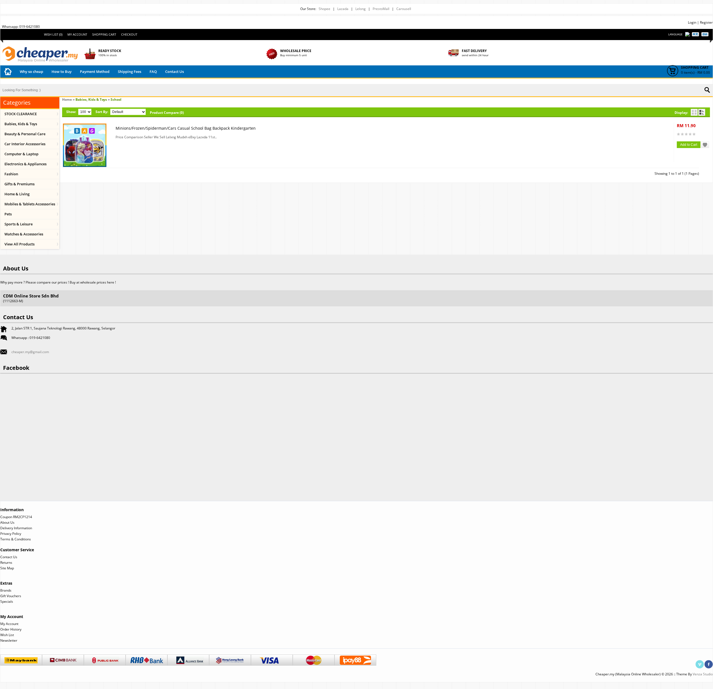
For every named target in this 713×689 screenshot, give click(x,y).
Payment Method (94, 71)
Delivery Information (16, 528)
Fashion (11, 173)
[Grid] (694, 112)
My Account (77, 34)
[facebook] (708, 662)
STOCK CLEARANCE (20, 113)
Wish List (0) (53, 34)
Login (692, 22)
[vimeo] (699, 662)
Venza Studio (703, 674)
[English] (687, 34)
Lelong (360, 8)
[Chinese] (695, 34)
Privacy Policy (10, 533)
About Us (7, 522)
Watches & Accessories (23, 234)
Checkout (129, 34)
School (116, 99)
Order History (10, 629)
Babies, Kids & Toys (20, 123)
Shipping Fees (129, 71)
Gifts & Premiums (19, 183)
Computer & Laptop (21, 153)
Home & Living (17, 193)
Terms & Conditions (15, 539)
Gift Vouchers (10, 596)
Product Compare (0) (167, 112)
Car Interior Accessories (24, 143)
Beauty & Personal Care (24, 133)
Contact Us (174, 71)
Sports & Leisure (18, 224)
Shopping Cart (104, 34)
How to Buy (62, 71)
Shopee (324, 8)
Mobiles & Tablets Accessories (29, 203)
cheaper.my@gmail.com (30, 352)
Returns (6, 562)
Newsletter (8, 640)
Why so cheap (31, 71)
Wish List (7, 635)
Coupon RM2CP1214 (16, 517)
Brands (5, 590)
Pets (8, 213)
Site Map (7, 568)
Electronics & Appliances (25, 163)
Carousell (403, 8)
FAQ (153, 71)
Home (67, 99)
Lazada (342, 8)
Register (706, 22)
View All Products (19, 244)
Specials (6, 601)
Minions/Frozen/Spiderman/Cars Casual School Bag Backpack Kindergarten (186, 128)
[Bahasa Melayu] (705, 34)
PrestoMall (381, 8)
